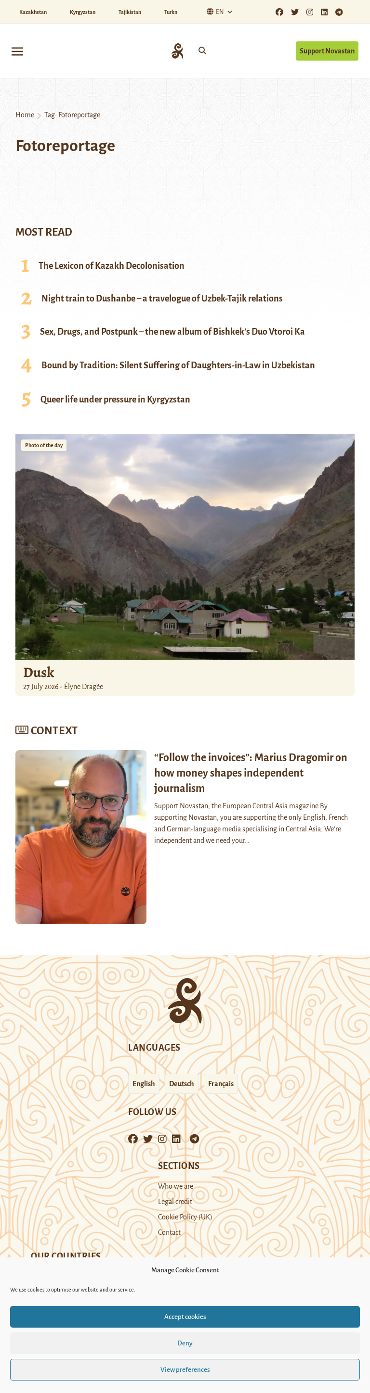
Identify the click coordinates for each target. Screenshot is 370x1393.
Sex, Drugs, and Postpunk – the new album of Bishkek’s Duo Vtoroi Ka (172, 332)
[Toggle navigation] (17, 51)
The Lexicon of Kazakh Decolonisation (112, 266)
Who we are (175, 1186)
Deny (185, 1343)
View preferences (185, 1369)
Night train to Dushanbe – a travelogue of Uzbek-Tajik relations (162, 298)
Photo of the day (44, 445)
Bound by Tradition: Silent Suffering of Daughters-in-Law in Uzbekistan (178, 365)
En (220, 12)
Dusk (38, 672)
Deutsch (181, 1084)
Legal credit (175, 1201)
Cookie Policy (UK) (185, 1217)
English (143, 1084)
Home (24, 115)
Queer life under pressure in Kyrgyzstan (115, 399)
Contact (169, 1232)
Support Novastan (327, 51)
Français (221, 1084)
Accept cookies (185, 1316)
